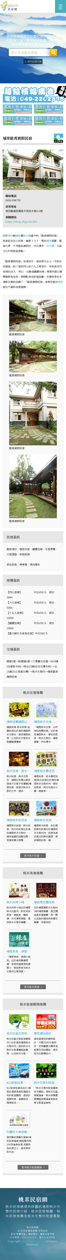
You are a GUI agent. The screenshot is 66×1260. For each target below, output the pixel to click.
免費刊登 (21, 1233)
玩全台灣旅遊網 (29, 1230)
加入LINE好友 (47, 1237)
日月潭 (50, 246)
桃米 (25, 235)
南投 (10, 235)
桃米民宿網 (9, 6)
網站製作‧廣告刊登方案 (41, 1233)
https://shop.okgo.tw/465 (21, 221)
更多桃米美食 (33, 987)
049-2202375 (29, 1237)
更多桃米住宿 (33, 855)
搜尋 (53, 52)
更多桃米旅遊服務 (33, 1167)
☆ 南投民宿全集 (33, 61)
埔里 (18, 235)
